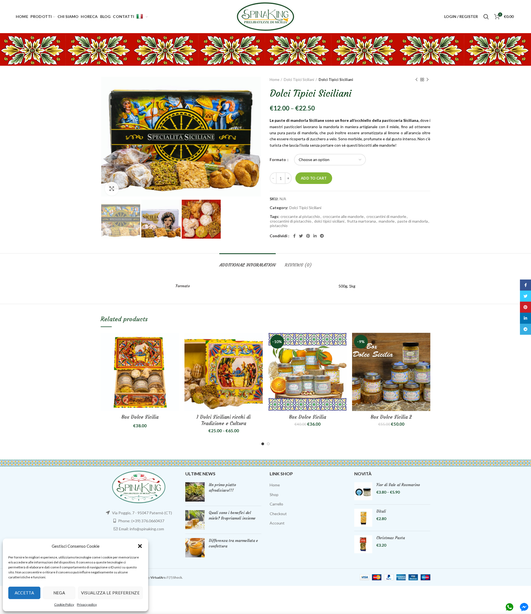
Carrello (276, 504)
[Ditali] (363, 518)
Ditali (381, 511)
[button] (140, 546)
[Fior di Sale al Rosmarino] (363, 491)
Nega (59, 592)
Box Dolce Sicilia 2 (391, 417)
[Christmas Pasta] (363, 544)
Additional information (247, 265)
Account (277, 523)
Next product (427, 79)
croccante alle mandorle (343, 216)
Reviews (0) (298, 265)
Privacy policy (87, 604)
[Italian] (142, 16)
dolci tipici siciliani (329, 221)
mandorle (387, 221)
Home (274, 79)
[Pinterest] (308, 235)
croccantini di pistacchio (290, 221)
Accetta (24, 592)
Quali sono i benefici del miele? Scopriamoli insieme (232, 515)
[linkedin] (315, 235)
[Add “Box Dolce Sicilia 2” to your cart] (426, 342)
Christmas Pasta (390, 537)
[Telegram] (322, 235)
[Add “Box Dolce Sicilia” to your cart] (175, 342)
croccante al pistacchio (300, 216)
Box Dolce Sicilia (139, 417)
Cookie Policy (64, 604)
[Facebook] (294, 235)
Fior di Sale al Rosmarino (398, 484)
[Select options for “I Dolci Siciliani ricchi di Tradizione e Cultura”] (259, 342)
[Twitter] (300, 235)
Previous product (416, 79)
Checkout (278, 513)
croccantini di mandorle (386, 216)
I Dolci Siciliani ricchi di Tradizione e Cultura (224, 420)
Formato (278, 159)
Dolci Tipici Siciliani (299, 79)
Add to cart (314, 178)
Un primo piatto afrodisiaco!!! (222, 487)
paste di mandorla (412, 221)
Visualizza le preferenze (110, 592)
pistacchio (279, 225)
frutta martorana (361, 221)
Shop (274, 494)
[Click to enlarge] (112, 189)
